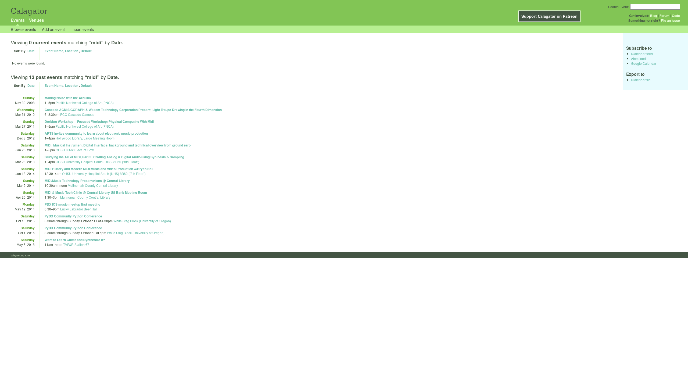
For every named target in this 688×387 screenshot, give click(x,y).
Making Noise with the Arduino (68, 97)
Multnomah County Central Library (93, 185)
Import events (82, 29)
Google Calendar (643, 63)
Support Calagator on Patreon (549, 16)
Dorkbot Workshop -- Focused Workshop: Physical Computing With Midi (99, 121)
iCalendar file (641, 79)
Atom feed (638, 58)
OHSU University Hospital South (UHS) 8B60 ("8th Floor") (97, 161)
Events (18, 20)
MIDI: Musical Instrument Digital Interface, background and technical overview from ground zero (118, 145)
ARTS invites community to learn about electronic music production (96, 133)
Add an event (53, 29)
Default (86, 50)
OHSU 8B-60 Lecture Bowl (75, 150)
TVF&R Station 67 (76, 244)
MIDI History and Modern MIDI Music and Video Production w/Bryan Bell (99, 168)
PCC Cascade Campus (77, 114)
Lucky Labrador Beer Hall (79, 209)
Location (71, 50)
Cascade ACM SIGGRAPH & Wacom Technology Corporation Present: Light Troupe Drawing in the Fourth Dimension (133, 109)
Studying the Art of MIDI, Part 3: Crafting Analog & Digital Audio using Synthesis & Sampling (114, 157)
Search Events (618, 6)
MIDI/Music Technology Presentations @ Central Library (87, 180)
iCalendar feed (642, 53)
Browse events (23, 29)
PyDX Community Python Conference (73, 216)
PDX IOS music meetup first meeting (72, 204)
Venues (36, 20)
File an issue (670, 20)
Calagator (29, 11)
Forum (664, 15)
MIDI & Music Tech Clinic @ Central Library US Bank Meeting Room (96, 192)
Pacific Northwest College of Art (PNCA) (85, 102)
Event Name (54, 50)
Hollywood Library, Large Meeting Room (85, 138)
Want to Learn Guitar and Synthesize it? (75, 239)
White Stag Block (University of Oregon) (142, 220)
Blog (653, 15)
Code (676, 15)
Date (31, 50)
